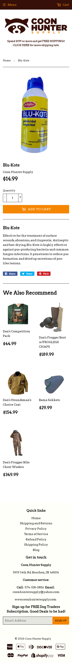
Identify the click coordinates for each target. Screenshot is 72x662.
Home (7, 60)
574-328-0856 (34, 587)
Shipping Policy (36, 544)
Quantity (9, 190)
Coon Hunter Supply (38, 638)
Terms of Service (36, 534)
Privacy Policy (36, 528)
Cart (65, 5)
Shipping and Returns (36, 523)
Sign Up (61, 620)
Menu (12, 5)
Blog (36, 550)
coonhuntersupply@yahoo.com (36, 592)
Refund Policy (36, 539)
